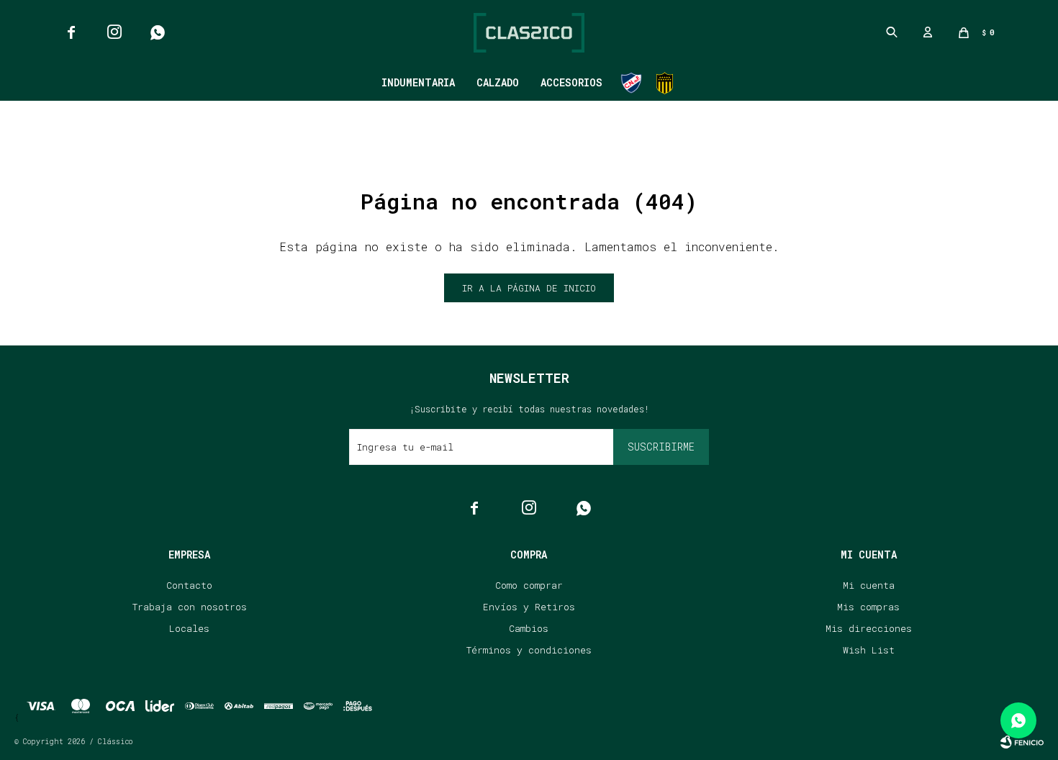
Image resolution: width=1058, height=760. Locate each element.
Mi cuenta (869, 585)
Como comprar (529, 585)
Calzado (497, 82)
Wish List (869, 649)
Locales (189, 628)
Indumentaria (418, 82)
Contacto (189, 585)
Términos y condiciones (529, 649)
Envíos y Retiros (529, 606)
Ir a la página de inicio (529, 287)
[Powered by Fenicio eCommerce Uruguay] (1022, 742)
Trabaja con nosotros (189, 606)
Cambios (528, 628)
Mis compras (868, 606)
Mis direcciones (869, 628)
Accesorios (571, 82)
